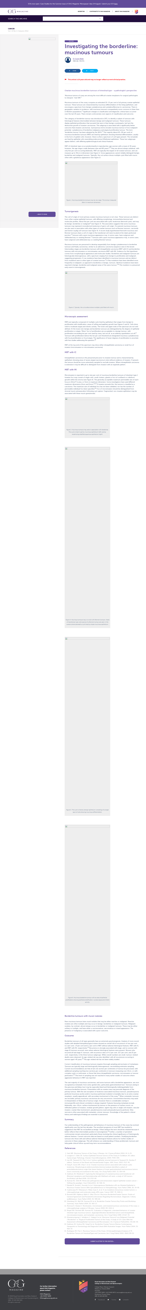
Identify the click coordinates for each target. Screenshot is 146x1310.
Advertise (81, 11)
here (115, 4)
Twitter (113, 1300)
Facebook (101, 1300)
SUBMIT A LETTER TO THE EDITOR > (102, 1241)
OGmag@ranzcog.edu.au (48, 1298)
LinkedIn (126, 1300)
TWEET (92, 71)
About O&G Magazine (122, 11)
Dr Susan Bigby (78, 59)
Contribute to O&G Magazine (100, 11)
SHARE (74, 71)
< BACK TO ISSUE (42, 214)
